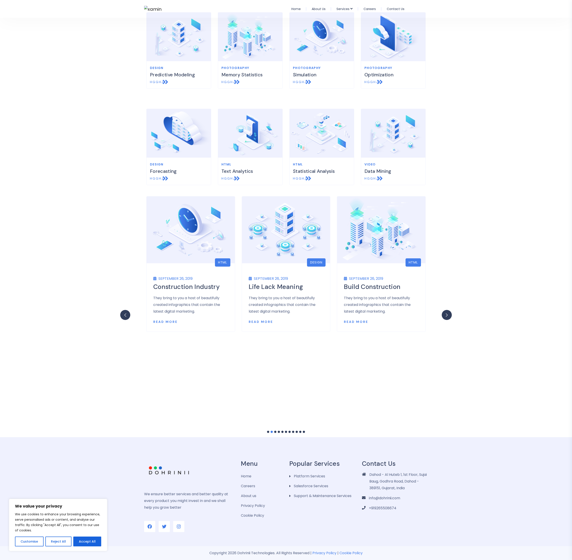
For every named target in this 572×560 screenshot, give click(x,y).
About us (319, 9)
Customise (29, 541)
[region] (58, 525)
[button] (268, 432)
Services (342, 9)
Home (296, 9)
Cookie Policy (252, 515)
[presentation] (125, 315)
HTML (222, 262)
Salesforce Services (311, 486)
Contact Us (395, 9)
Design (316, 262)
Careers (370, 9)
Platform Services (309, 476)
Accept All (87, 541)
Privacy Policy (253, 505)
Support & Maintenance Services (322, 495)
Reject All (58, 541)
